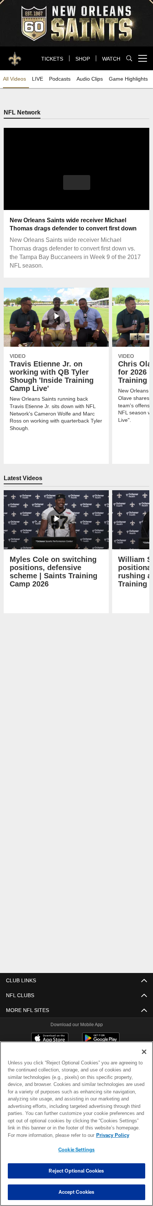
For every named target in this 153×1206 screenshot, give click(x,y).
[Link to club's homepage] (15, 55)
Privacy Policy (48, 1135)
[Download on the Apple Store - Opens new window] (50, 1039)
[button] (76, 187)
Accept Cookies (77, 1192)
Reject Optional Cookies (76, 1171)
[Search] (129, 59)
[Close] (144, 1052)
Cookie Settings (76, 1149)
